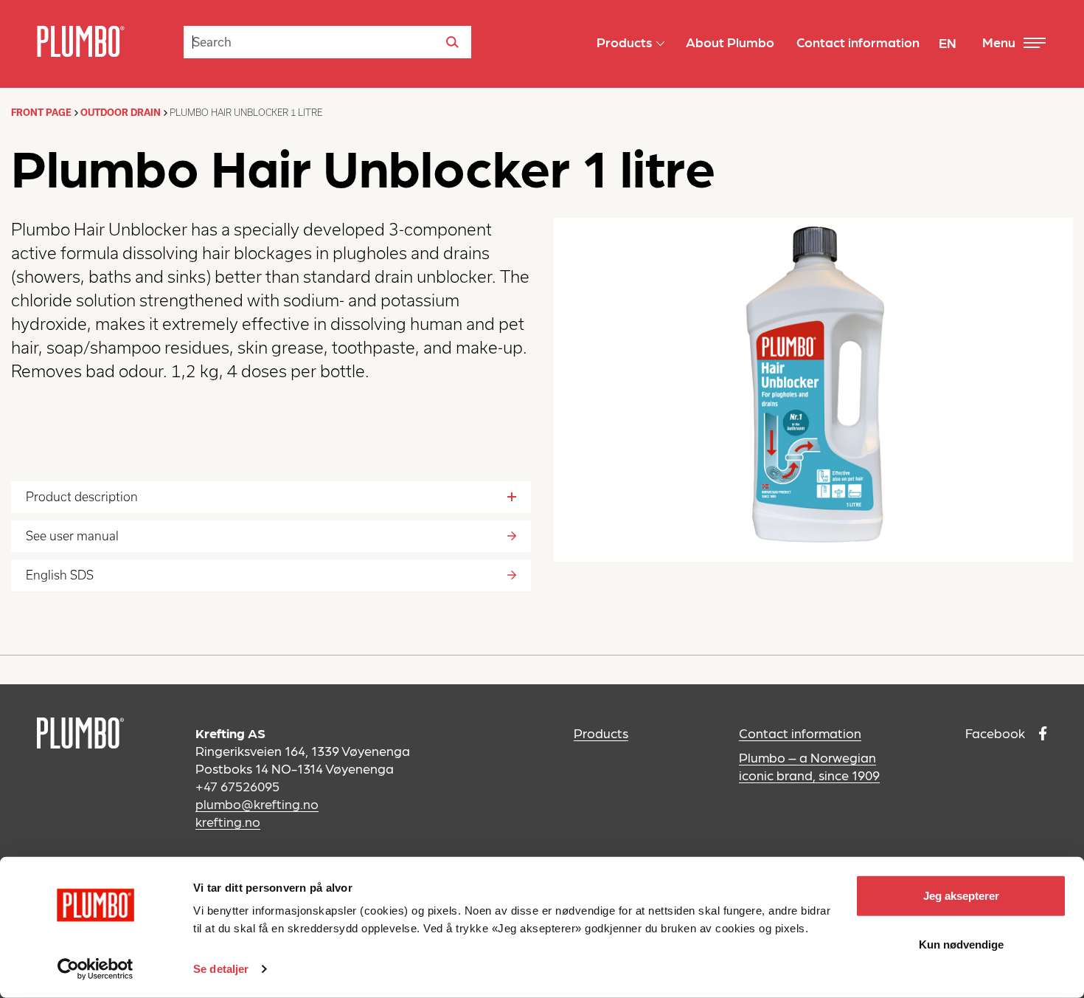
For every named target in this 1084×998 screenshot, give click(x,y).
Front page (41, 112)
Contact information (800, 732)
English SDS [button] (60, 575)
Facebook (996, 732)
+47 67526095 (237, 786)
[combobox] (327, 42)
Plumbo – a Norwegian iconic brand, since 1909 (809, 765)
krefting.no (227, 821)
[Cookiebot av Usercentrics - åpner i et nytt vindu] (95, 969)
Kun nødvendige (961, 943)
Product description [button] (82, 496)
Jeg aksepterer (961, 895)
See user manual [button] (72, 536)
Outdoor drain (120, 112)
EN (947, 42)
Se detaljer (221, 969)
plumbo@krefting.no (257, 803)
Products (601, 732)
